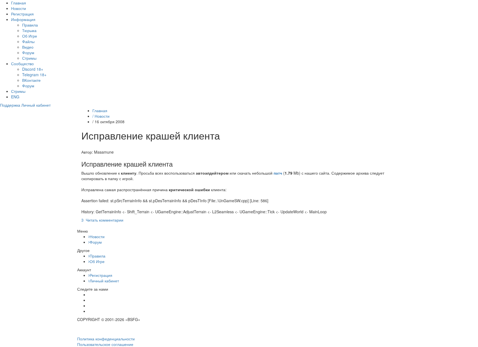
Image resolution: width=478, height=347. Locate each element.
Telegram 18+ (34, 74)
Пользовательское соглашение (105, 344)
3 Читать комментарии (102, 220)
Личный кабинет (104, 280)
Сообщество (22, 63)
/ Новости (101, 116)
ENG (15, 96)
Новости (18, 8)
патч (278, 173)
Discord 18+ (32, 69)
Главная (18, 3)
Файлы (28, 41)
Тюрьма (29, 30)
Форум (28, 52)
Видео (27, 47)
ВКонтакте (31, 80)
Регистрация (22, 14)
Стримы (29, 58)
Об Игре (29, 36)
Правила (30, 25)
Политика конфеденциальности (106, 338)
